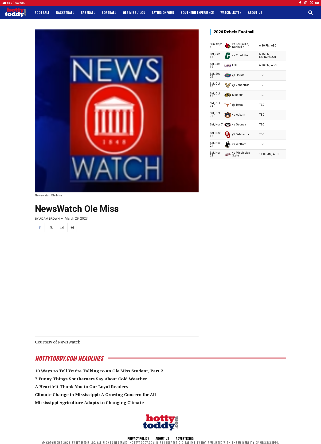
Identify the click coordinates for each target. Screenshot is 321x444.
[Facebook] (300, 2)
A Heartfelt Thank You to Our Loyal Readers (81, 386)
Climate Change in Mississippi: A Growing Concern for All (95, 394)
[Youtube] (317, 2)
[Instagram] (305, 2)
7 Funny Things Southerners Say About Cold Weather (91, 379)
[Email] (61, 227)
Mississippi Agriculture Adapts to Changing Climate (89, 402)
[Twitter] (311, 2)
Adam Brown (49, 218)
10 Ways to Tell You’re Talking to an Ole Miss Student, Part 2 (99, 371)
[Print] (72, 227)
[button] (310, 12)
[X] (50, 227)
